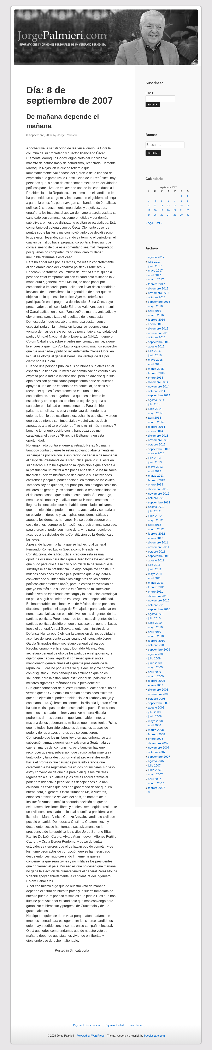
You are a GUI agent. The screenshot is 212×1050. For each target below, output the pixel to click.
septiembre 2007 (159, 756)
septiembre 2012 (159, 502)
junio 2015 (155, 355)
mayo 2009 (155, 667)
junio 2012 (155, 515)
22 (181, 210)
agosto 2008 (156, 707)
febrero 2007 (156, 787)
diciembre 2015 (158, 328)
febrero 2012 (156, 533)
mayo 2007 (155, 774)
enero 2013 (155, 484)
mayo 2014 (155, 413)
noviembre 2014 (158, 386)
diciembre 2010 (158, 596)
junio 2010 (155, 622)
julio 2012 (154, 511)
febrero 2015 (156, 373)
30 (188, 215)
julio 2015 (154, 350)
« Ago (149, 222)
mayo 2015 (155, 359)
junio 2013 (155, 462)
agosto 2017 (156, 257)
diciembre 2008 (158, 689)
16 (188, 205)
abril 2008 (154, 725)
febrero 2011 (156, 587)
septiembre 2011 (159, 555)
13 (168, 205)
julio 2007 (154, 765)
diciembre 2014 (158, 382)
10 (149, 205)
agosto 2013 (156, 453)
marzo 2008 (156, 729)
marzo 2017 (156, 279)
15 (181, 205)
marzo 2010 (156, 636)
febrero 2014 (156, 426)
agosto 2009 (156, 654)
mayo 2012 (155, 520)
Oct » (159, 222)
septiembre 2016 (159, 301)
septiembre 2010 (159, 609)
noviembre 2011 (158, 547)
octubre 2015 (156, 337)
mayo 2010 (155, 627)
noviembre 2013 (158, 440)
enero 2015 (155, 377)
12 (161, 205)
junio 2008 (155, 716)
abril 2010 (154, 631)
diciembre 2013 (158, 435)
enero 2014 (155, 431)
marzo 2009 (156, 676)
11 (155, 205)
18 (155, 210)
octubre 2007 (156, 752)
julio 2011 (154, 564)
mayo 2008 (155, 721)
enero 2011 (155, 591)
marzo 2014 (156, 422)
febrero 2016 (156, 319)
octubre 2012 (156, 498)
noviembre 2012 (158, 493)
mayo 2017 (155, 270)
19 (161, 210)
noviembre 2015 (158, 333)
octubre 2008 (156, 698)
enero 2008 (155, 738)
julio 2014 (154, 404)
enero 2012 (155, 538)
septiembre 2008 (159, 703)
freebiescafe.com (154, 1035)
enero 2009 (155, 685)
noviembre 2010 (158, 600)
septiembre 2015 (159, 342)
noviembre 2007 (158, 747)
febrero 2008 (156, 734)
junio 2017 (155, 266)
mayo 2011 (155, 573)
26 (161, 215)
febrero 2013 (156, 480)
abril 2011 (154, 578)
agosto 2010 (156, 613)
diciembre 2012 (158, 489)
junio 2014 (155, 408)
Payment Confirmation (86, 1025)
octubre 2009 (156, 645)
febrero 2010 (156, 640)
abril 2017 (154, 275)
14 (174, 205)
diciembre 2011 (158, 542)
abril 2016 (154, 310)
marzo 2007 (156, 783)
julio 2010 (154, 618)
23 (188, 210)
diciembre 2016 (158, 288)
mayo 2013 (155, 466)
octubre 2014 (156, 391)
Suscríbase (135, 1025)
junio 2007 (155, 769)
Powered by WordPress (90, 1035)
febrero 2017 (156, 284)
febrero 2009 (156, 680)
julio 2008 (154, 712)
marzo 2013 (156, 475)
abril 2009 (154, 671)
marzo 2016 (156, 315)
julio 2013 (154, 457)
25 (155, 215)
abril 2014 (154, 417)
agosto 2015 (156, 346)
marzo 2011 (156, 582)
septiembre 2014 (159, 395)
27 (168, 215)
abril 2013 (154, 471)
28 (174, 215)
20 (168, 210)
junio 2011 (154, 569)
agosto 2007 (156, 761)
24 (149, 215)
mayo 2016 (155, 306)
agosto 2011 (156, 560)
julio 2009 (154, 658)
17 (149, 210)
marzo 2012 (156, 529)
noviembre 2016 (158, 292)
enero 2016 (155, 324)
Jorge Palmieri (67, 135)
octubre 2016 (156, 297)
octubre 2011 (156, 551)
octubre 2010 (156, 605)
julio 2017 (154, 261)
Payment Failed (114, 1025)
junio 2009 (155, 663)
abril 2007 (154, 779)
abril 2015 (154, 364)
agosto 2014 (156, 400)
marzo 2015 (156, 368)
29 (181, 215)
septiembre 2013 (159, 449)
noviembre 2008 (158, 694)
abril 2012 (154, 524)
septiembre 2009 (159, 649)
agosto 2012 (156, 506)
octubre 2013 (156, 444)
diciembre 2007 (158, 743)
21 (174, 210)
